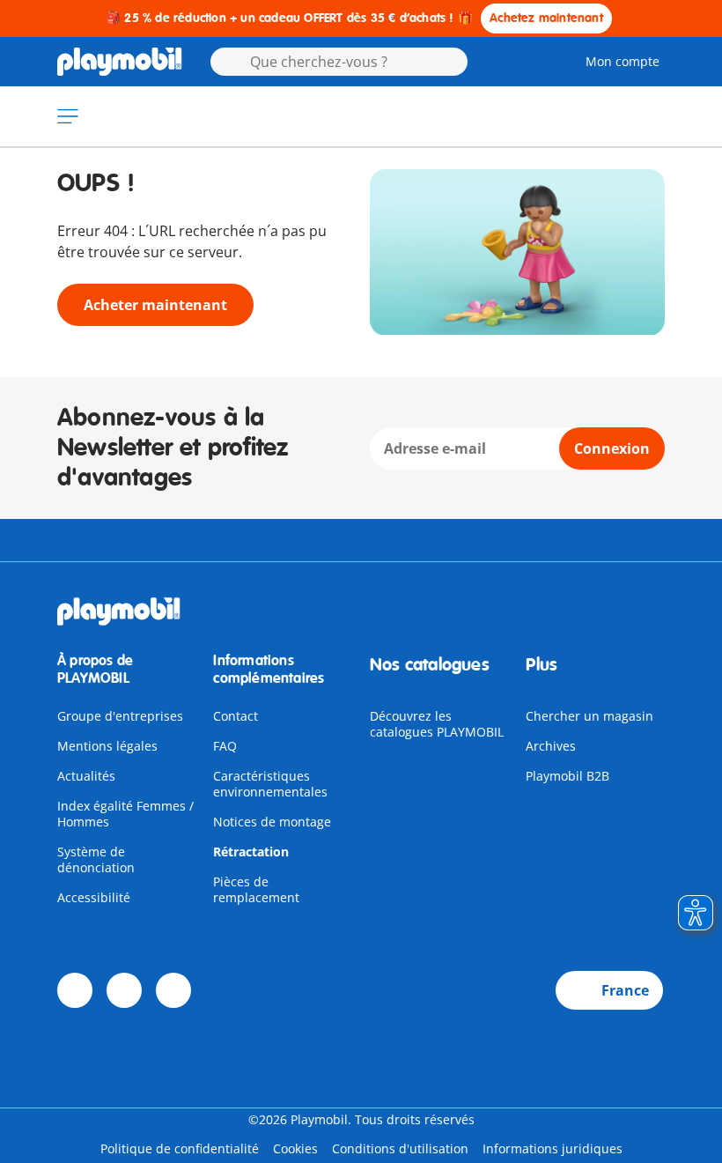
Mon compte (622, 61)
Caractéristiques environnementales (270, 783)
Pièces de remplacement (256, 889)
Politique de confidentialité (179, 1148)
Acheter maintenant (155, 305)
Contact (235, 715)
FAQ (225, 745)
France (625, 990)
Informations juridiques (553, 1148)
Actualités (86, 775)
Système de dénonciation (96, 859)
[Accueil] (119, 62)
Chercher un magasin (589, 715)
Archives (551, 745)
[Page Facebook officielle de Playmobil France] (74, 990)
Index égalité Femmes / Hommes (125, 813)
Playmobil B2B (567, 775)
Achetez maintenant (546, 18)
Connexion (612, 448)
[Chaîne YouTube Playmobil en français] (124, 990)
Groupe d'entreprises (120, 715)
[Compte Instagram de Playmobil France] (173, 990)
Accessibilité (93, 897)
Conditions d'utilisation (400, 1148)
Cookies (295, 1148)
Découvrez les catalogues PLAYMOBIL (437, 723)
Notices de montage (272, 821)
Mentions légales (107, 745)
